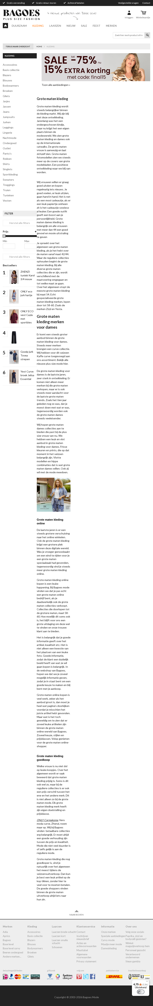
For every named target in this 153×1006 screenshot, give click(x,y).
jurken (7, 122)
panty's (7, 153)
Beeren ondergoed (13, 952)
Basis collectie (11, 69)
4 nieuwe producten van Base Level (72, 13)
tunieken (8, 195)
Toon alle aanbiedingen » (56, 84)
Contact (146, 2)
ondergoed (9, 143)
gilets (6, 96)
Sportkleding (10, 174)
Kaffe (40, 356)
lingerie (7, 132)
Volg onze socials (135, 931)
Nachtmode (9, 137)
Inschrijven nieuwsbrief (82, 938)
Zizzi (48, 309)
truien (6, 190)
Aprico (6, 936)
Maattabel (82, 950)
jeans (6, 111)
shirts (6, 164)
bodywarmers (11, 85)
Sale (84, 25)
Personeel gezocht (136, 950)
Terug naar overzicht (18, 46)
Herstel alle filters (19, 222)
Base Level (8, 944)
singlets (7, 169)
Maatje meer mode (111, 944)
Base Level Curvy (11, 948)
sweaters (8, 179)
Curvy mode (108, 940)
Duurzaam (19, 25)
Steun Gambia (133, 961)
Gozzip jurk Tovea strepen (27, 355)
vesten (7, 200)
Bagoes (7, 940)
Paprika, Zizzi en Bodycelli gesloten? (136, 938)
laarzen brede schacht (64, 931)
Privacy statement (86, 961)
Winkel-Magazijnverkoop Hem (138, 945)
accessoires (10, 64)
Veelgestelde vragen (128, 2)
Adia (5, 931)
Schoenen (57, 947)
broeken (8, 90)
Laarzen (55, 25)
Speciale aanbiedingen (113, 936)
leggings (8, 127)
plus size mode (54, 363)
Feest (96, 25)
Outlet (7, 148)
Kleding (38, 25)
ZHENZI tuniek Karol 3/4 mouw (28, 275)
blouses (7, 80)
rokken (7, 158)
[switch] (140, 992)
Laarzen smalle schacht (60, 942)
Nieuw (71, 25)
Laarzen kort (58, 936)
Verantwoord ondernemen (133, 956)
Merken (111, 25)
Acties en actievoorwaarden (86, 945)
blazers (7, 75)
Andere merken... (12, 956)
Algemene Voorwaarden (83, 956)
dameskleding (109, 948)
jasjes (6, 101)
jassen (7, 106)
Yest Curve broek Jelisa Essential (27, 375)
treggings (9, 184)
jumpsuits (9, 116)
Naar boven (76, 914)
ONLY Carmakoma (47, 820)
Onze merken (108, 931)
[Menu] (147, 982)
